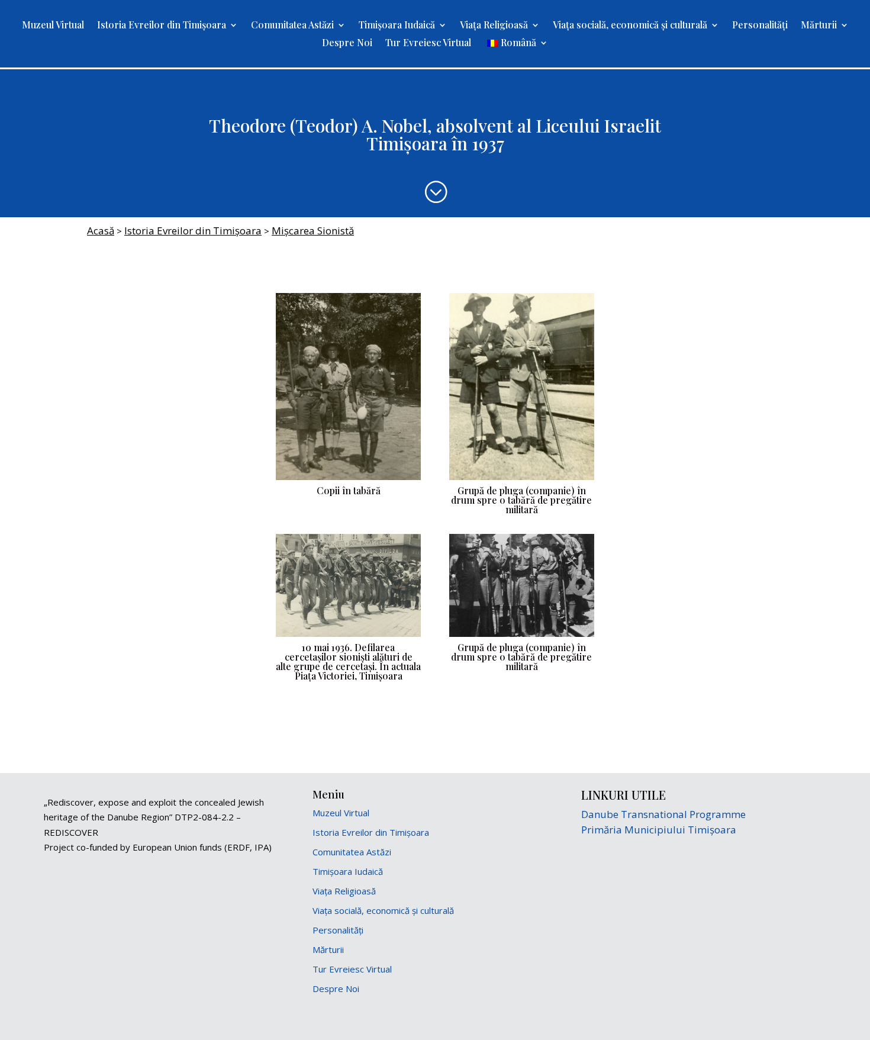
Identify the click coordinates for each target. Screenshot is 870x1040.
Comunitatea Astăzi (292, 26)
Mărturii (819, 26)
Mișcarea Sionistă (313, 230)
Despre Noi (347, 43)
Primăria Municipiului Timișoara (658, 829)
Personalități (760, 26)
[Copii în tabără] (348, 480)
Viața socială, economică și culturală (630, 26)
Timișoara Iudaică (397, 26)
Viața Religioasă (494, 26)
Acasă (100, 230)
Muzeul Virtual (53, 26)
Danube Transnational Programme (663, 814)
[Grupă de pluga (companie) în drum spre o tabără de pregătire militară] (521, 480)
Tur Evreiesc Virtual (428, 43)
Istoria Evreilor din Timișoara (161, 26)
